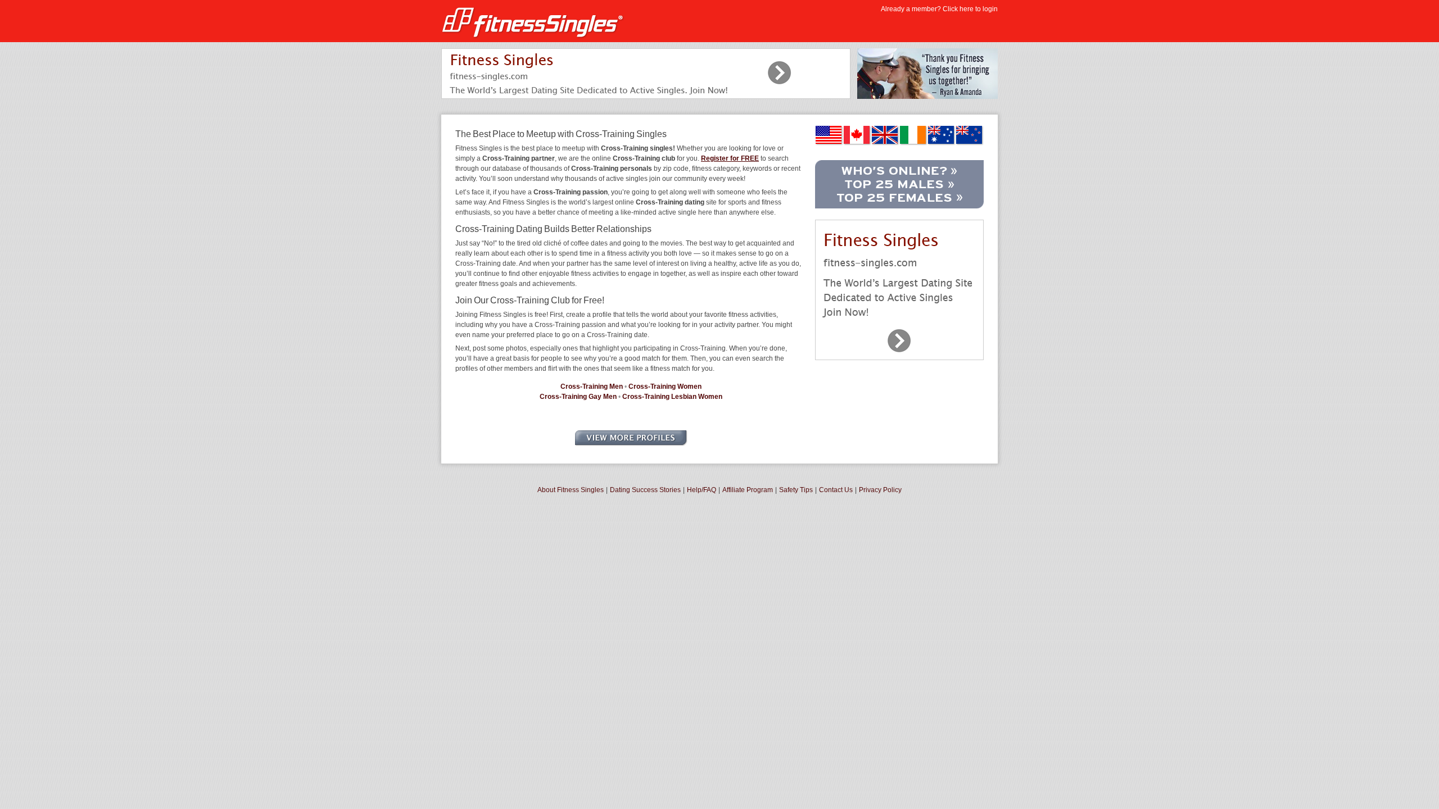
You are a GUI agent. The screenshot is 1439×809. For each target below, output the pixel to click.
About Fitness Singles (570, 490)
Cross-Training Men (591, 386)
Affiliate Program (747, 490)
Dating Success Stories (645, 490)
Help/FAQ (701, 490)
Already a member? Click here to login (939, 9)
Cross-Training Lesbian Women (672, 397)
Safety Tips (796, 490)
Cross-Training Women (665, 386)
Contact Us (836, 490)
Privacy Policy (880, 490)
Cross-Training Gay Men (578, 397)
